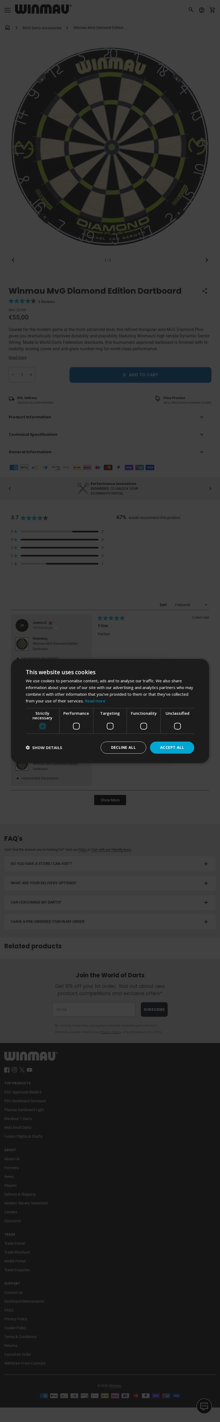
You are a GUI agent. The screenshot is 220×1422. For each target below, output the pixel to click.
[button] (44, 747)
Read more (95, 700)
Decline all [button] (123, 747)
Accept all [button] (172, 747)
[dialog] (110, 711)
